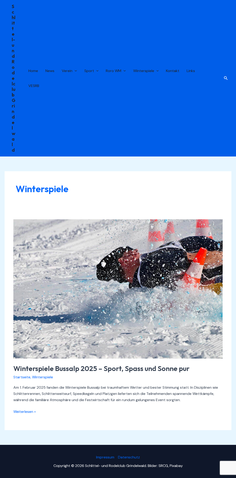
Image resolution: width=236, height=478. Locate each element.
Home (33, 70)
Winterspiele (143, 70)
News (49, 70)
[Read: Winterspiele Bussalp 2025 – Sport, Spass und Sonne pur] (117, 288)
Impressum (105, 457)
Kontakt (172, 70)
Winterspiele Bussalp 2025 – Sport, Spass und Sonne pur (101, 368)
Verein (67, 70)
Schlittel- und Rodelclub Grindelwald (13, 78)
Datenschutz (129, 457)
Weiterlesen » (24, 412)
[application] (74, 70)
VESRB (33, 85)
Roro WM (113, 70)
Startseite (21, 377)
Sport (89, 70)
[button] (226, 78)
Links (191, 70)
